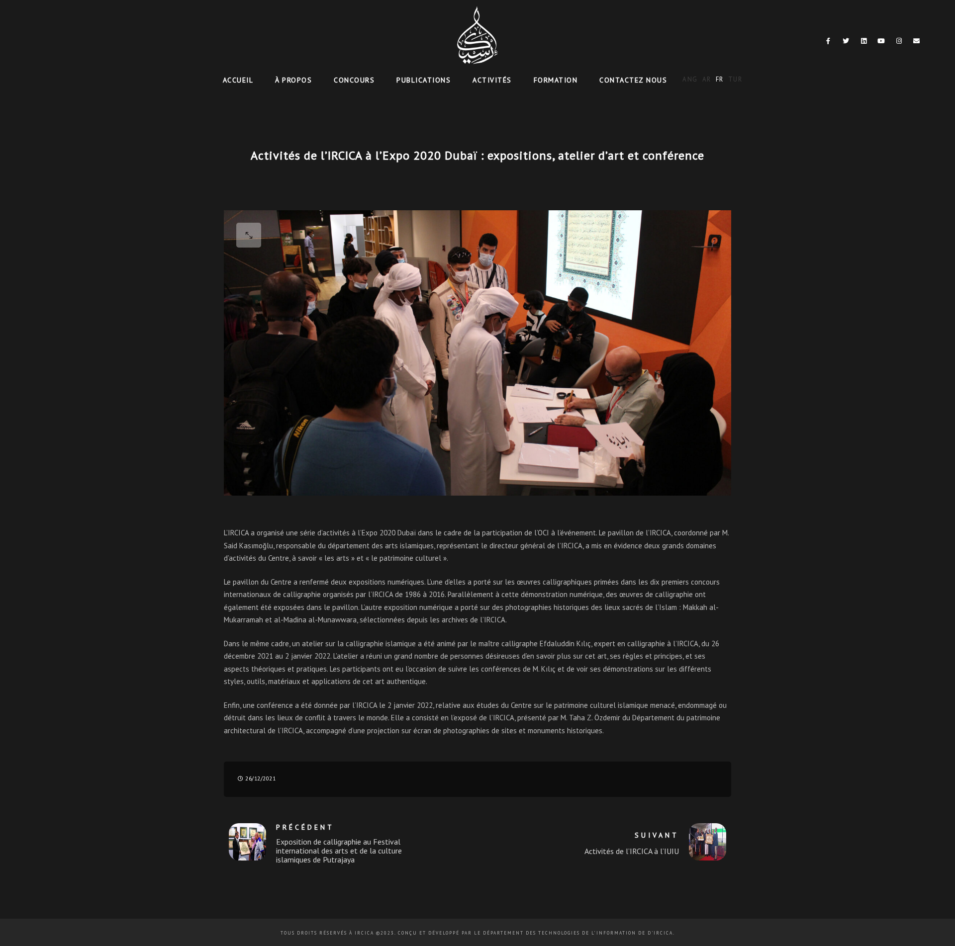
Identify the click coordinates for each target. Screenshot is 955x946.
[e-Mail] (917, 43)
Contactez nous (633, 80)
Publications (423, 80)
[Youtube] (881, 43)
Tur (735, 79)
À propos (293, 80)
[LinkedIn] (864, 43)
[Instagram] (899, 43)
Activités (492, 80)
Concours (354, 80)
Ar (706, 79)
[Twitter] (846, 43)
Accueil (238, 80)
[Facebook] (829, 43)
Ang (690, 79)
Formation (556, 80)
